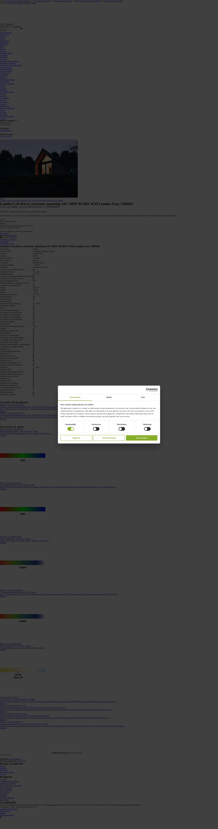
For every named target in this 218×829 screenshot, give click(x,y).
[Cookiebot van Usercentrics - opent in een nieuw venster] (148, 390)
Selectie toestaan (109, 438)
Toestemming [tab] (74, 397)
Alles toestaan (141, 438)
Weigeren (76, 438)
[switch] (96, 429)
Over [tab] (143, 397)
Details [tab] (109, 397)
